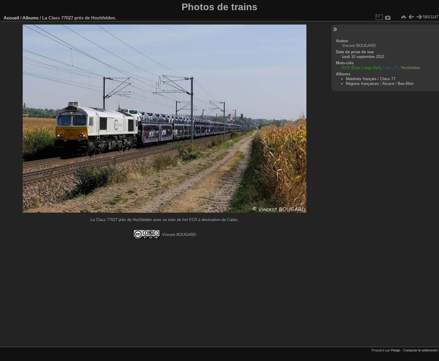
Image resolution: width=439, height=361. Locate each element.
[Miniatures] (403, 17)
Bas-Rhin (406, 83)
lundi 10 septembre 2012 (363, 56)
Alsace (388, 83)
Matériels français (361, 79)
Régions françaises (362, 83)
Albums (30, 17)
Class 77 (387, 79)
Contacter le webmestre (420, 350)
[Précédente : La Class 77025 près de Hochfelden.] (411, 17)
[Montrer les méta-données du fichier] (388, 17)
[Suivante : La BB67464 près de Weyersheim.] (419, 17)
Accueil (11, 17)
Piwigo (395, 350)
